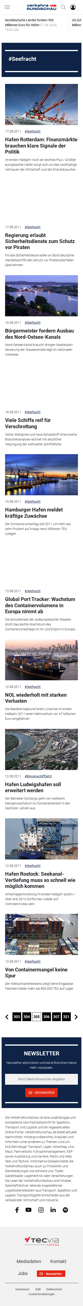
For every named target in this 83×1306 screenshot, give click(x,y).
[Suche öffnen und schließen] (62, 7)
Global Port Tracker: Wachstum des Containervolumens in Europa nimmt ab (40, 605)
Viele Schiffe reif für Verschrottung (28, 423)
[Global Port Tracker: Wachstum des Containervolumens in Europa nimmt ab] (41, 564)
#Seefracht (33, 131)
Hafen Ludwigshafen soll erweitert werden (33, 787)
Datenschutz (54, 1289)
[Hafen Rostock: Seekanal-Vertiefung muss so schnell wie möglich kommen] (41, 838)
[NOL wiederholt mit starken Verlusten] (41, 660)
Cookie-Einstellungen (42, 1294)
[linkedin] (53, 1209)
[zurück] (7, 1016)
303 (17, 1017)
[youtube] (28, 1209)
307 (56, 1017)
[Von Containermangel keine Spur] (41, 934)
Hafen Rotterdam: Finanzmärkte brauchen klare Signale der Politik (41, 146)
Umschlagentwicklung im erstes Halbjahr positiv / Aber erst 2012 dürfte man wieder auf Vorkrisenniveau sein (40, 899)
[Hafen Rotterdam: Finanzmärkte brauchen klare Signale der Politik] (41, 104)
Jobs (23, 1273)
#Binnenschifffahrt (38, 776)
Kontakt (58, 1261)
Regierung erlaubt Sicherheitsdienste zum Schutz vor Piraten (40, 241)
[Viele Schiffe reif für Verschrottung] (41, 385)
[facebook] (17, 1209)
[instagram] (41, 1209)
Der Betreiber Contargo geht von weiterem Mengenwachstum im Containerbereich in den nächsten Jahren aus (37, 803)
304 (27, 1017)
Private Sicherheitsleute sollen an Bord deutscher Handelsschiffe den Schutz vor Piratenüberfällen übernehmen (39, 260)
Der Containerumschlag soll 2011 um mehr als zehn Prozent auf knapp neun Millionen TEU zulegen (38, 529)
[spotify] (65, 1209)
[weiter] (76, 1016)
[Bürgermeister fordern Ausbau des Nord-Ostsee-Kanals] (41, 295)
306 (46, 1017)
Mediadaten (29, 1261)
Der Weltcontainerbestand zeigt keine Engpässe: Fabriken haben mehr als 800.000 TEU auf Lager (39, 986)
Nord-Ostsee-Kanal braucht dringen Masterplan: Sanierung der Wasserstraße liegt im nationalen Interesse (39, 349)
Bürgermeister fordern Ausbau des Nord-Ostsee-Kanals (39, 334)
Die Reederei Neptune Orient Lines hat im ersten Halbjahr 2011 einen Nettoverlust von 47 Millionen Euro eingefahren (40, 714)
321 (66, 1017)
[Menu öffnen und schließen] (8, 7)
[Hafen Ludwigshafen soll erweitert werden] (41, 749)
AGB (38, 1289)
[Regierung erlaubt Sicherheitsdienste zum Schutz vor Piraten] (41, 200)
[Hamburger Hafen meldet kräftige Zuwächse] (41, 474)
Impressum (22, 1289)
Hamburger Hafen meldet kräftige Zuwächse (34, 513)
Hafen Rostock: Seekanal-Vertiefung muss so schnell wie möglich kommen (40, 880)
